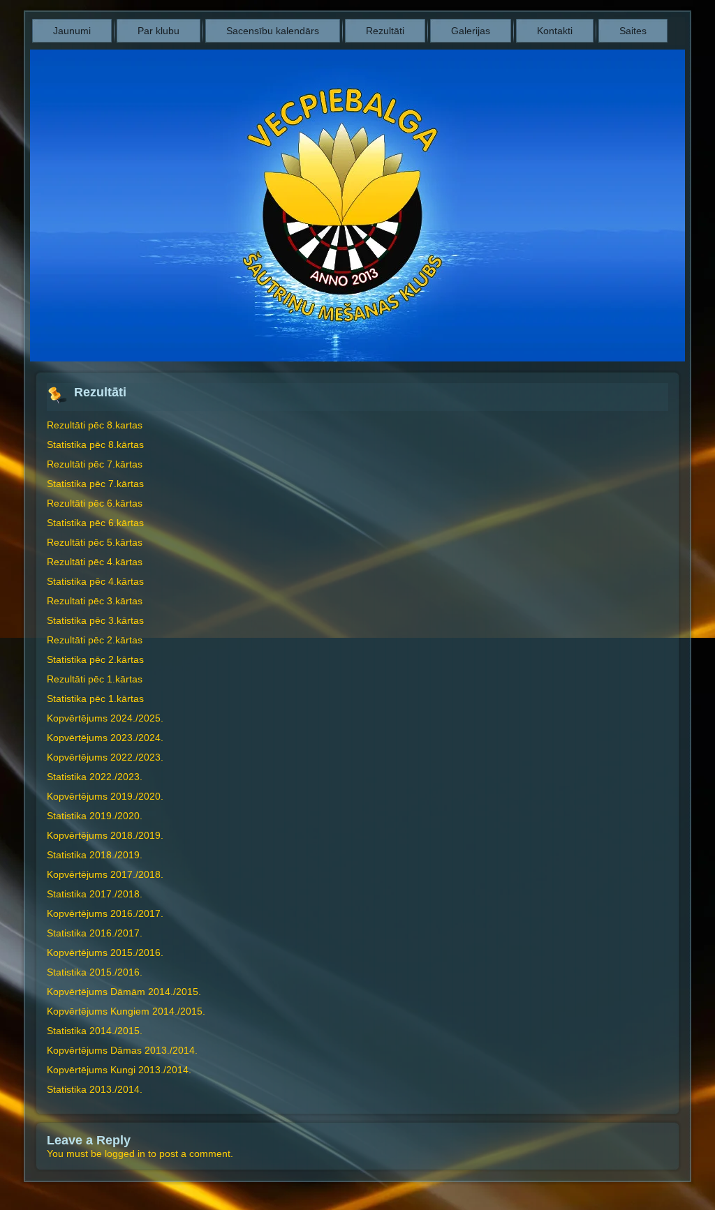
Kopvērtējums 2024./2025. (105, 718)
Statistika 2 (71, 972)
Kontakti (555, 30)
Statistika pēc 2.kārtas (95, 659)
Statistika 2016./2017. (94, 933)
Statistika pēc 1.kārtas (95, 698)
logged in (125, 1153)
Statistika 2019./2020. (94, 815)
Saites (633, 30)
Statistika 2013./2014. (94, 1089)
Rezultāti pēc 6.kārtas (94, 503)
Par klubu (158, 30)
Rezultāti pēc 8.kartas (94, 425)
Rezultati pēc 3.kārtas (94, 600)
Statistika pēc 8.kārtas (95, 444)
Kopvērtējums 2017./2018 (104, 874)
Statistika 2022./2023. (94, 776)
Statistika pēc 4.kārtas (95, 581)
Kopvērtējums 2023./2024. (105, 737)
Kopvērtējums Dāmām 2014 (108, 991)
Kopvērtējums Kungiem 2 (102, 1011)
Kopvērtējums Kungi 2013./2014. (119, 1069)
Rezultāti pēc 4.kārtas (94, 561)
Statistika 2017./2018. (94, 893)
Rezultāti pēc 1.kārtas (94, 679)
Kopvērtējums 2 (81, 835)
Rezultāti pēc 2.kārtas (94, 639)
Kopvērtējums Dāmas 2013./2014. (122, 1050)
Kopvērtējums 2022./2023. (105, 757)
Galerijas (470, 30)
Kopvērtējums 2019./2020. (105, 796)
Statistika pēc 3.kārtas (95, 620)
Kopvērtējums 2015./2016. (105, 952)
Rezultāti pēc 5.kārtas (94, 542)
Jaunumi (72, 30)
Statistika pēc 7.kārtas (95, 483)
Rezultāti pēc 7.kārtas (94, 464)
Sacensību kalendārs (272, 30)
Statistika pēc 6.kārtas (95, 522)
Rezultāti (385, 30)
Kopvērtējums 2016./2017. (105, 913)
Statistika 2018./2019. (94, 854)
